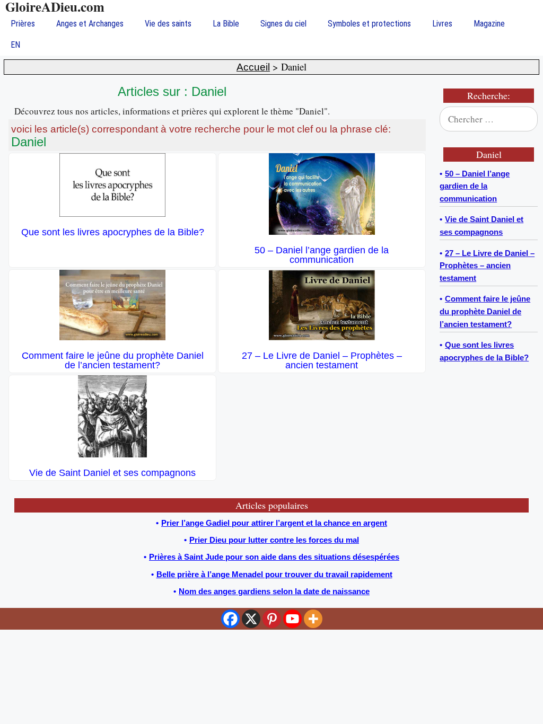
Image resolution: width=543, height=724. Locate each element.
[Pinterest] (271, 619)
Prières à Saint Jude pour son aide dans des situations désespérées (274, 556)
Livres (442, 24)
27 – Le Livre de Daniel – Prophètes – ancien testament (322, 360)
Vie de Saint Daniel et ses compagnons (112, 472)
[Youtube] (292, 619)
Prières (23, 24)
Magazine (489, 24)
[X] (251, 619)
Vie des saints (168, 24)
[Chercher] (522, 119)
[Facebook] (230, 619)
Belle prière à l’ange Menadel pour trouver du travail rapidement (274, 574)
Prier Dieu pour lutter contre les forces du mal (274, 539)
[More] (313, 619)
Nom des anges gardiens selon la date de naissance (274, 591)
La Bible (226, 24)
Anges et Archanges (90, 24)
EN (15, 45)
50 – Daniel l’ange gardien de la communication (322, 255)
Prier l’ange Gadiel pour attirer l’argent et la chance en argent (274, 522)
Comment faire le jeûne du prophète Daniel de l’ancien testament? (113, 360)
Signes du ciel (283, 24)
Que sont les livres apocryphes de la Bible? (112, 232)
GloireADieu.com (54, 6)
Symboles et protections (369, 24)
